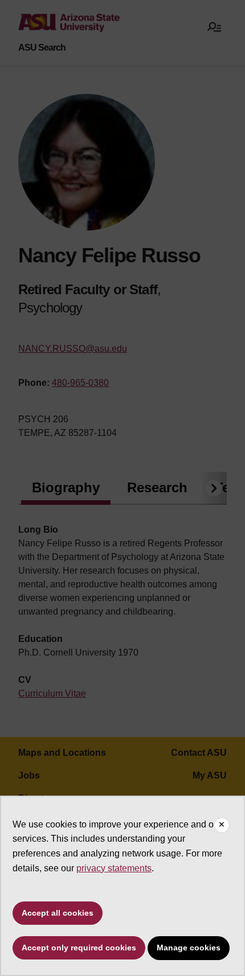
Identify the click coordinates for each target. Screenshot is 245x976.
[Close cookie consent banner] (222, 825)
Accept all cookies (57, 912)
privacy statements (114, 868)
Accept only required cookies (79, 947)
